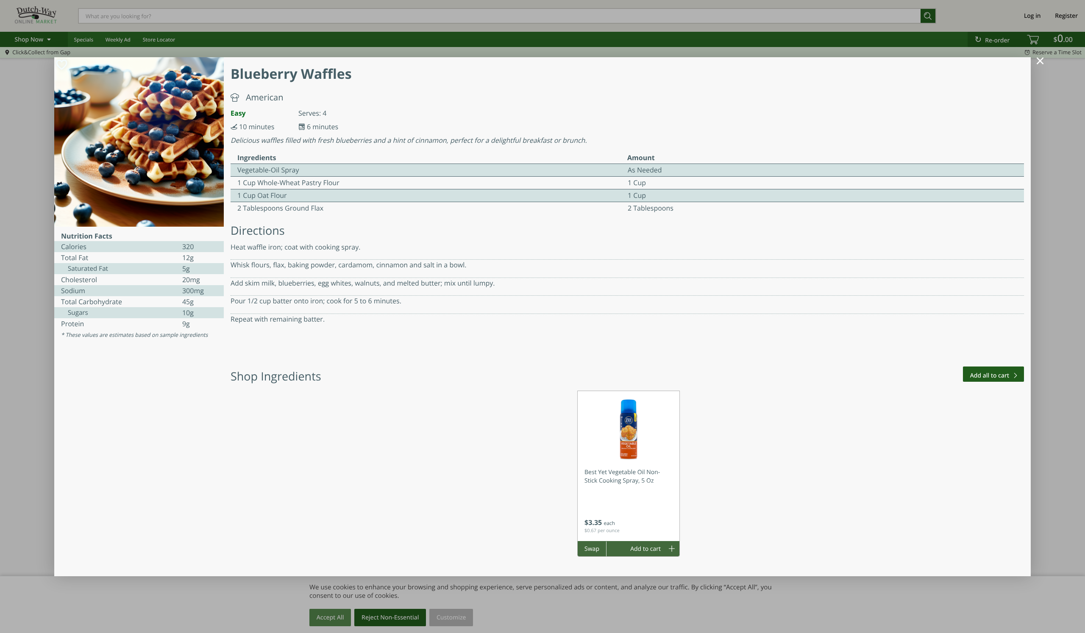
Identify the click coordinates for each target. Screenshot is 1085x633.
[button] (628, 466)
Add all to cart (989, 376)
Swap (591, 549)
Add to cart (645, 549)
